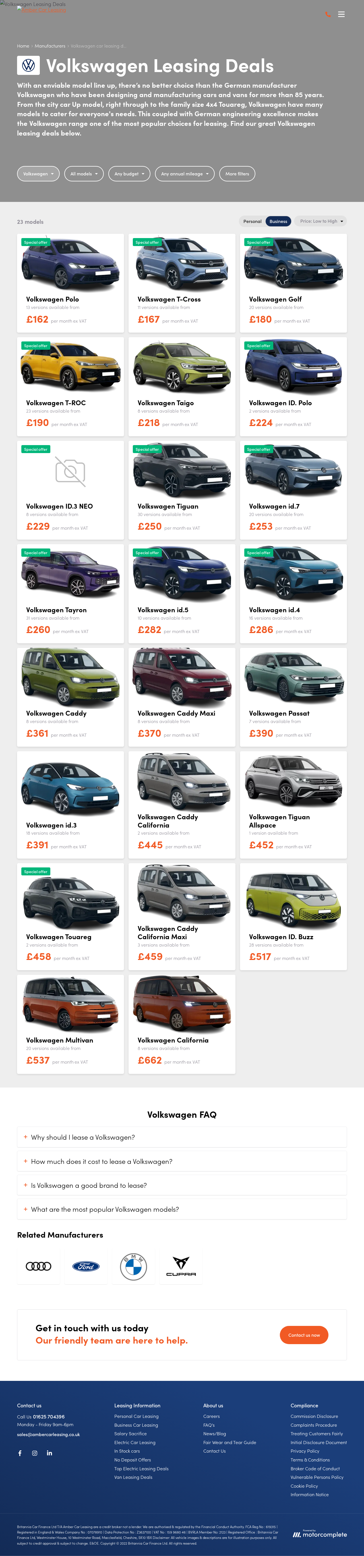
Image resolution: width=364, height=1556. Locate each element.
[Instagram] (34, 1454)
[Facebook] (20, 1454)
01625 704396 (49, 1416)
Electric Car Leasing (135, 1442)
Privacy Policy (305, 1451)
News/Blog (214, 1433)
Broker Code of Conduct (315, 1468)
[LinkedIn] (49, 1454)
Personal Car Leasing (136, 1416)
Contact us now (304, 1335)
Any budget (126, 173)
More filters (237, 173)
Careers (211, 1416)
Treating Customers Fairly (317, 1433)
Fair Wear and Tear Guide (229, 1442)
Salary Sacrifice (130, 1433)
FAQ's (209, 1425)
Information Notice (310, 1494)
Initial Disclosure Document (319, 1442)
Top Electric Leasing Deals (141, 1468)
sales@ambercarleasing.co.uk (48, 1434)
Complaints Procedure (314, 1425)
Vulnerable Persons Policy (317, 1477)
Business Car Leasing (136, 1425)
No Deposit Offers (132, 1459)
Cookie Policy (304, 1486)
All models (81, 173)
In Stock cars (127, 1451)
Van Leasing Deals (133, 1477)
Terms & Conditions (310, 1459)
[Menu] (341, 14)
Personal (252, 221)
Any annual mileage (182, 173)
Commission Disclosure (314, 1416)
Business (278, 221)
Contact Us (214, 1451)
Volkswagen (35, 173)
